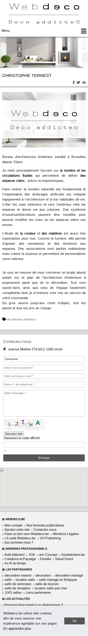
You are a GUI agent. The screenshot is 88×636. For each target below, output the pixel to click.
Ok (74, 621)
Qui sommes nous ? (19, 542)
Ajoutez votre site (17, 529)
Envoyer (44, 457)
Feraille (45, 559)
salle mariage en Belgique (58, 580)
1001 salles (13, 592)
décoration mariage (69, 575)
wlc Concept (48, 555)
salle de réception (17, 588)
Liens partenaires (38, 592)
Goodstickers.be (73, 555)
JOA (32, 555)
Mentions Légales (66, 534)
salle (8, 580)
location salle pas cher (51, 588)
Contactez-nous (45, 529)
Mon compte (13, 525)
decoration (43, 575)
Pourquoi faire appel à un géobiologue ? (34, 605)
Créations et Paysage (20, 559)
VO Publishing (50, 538)
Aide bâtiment (15, 555)
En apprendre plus (17, 628)
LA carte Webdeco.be (20, 538)
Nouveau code (13, 433)
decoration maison (18, 575)
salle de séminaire (18, 584)
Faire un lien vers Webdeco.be (27, 534)
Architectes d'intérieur (21, 319)
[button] (82, 95)
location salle (25, 580)
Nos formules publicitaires (45, 525)
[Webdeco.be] (44, 22)
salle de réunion (47, 584)
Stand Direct (64, 559)
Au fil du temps (15, 563)
